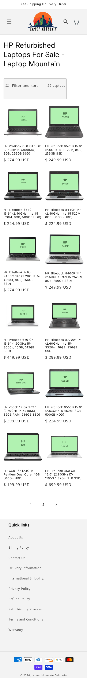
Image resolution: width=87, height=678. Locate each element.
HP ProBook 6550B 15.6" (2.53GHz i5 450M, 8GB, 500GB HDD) (64, 410)
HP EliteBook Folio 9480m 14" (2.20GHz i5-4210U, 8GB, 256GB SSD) (22, 278)
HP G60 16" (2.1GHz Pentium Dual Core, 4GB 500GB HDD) (22, 474)
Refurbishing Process (25, 609)
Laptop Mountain (42, 675)
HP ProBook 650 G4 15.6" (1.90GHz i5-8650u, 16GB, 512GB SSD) (19, 345)
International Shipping (26, 578)
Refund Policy (19, 599)
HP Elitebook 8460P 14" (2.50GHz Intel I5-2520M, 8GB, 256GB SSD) (64, 277)
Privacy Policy (19, 588)
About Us (15, 537)
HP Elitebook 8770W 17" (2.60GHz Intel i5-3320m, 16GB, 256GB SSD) (63, 345)
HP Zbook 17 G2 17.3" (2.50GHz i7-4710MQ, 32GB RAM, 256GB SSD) (22, 410)
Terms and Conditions (25, 619)
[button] (9, 21)
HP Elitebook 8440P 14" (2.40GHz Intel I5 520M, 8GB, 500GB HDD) (63, 213)
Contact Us (17, 558)
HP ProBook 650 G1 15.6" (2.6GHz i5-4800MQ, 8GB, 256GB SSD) (23, 149)
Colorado (61, 675)
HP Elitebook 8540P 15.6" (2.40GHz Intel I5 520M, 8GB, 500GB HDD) (23, 213)
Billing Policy (18, 547)
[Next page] (56, 505)
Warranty (15, 629)
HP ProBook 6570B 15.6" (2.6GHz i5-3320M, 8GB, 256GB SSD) (64, 149)
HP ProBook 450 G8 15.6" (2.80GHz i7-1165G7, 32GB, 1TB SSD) (63, 474)
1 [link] (31, 504)
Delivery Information (24, 568)
